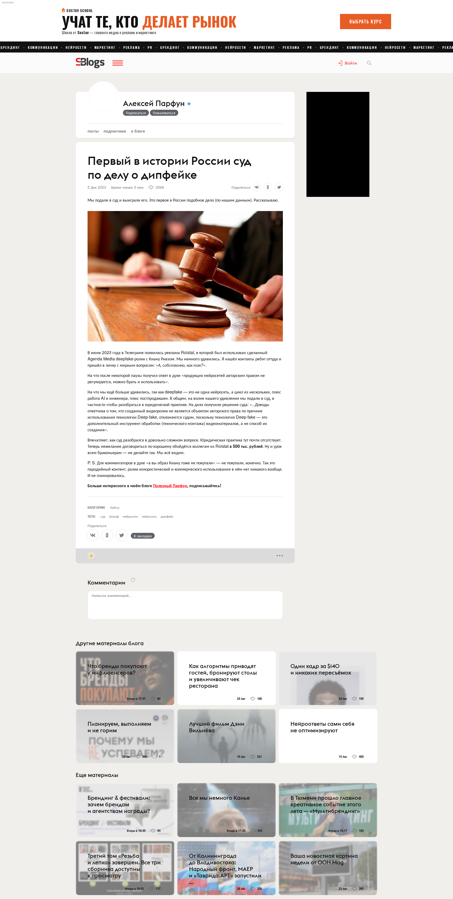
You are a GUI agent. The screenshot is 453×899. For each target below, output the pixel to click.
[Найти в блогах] (369, 63)
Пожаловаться (164, 112)
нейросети (130, 516)
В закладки (143, 535)
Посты (93, 131)
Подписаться (136, 112)
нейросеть (149, 516)
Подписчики (115, 131)
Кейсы (115, 507)
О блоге (138, 131)
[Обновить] (133, 580)
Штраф (114, 516)
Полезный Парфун (170, 485)
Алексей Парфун (154, 104)
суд (102, 516)
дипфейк (167, 516)
